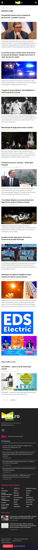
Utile (27, 506)
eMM (4, 59)
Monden (16, 500)
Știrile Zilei (29, 502)
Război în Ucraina (31, 488)
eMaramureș (6, 94)
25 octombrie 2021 (16, 167)
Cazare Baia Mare (16, 540)
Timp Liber (29, 504)
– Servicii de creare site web (15, 436)
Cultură (16, 490)
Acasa (3, 8)
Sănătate (28, 490)
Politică (16, 504)
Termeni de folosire (6, 539)
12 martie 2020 (9, 241)
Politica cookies (5, 540)
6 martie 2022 (14, 129)
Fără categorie (18, 497)
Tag (7, 8)
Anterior (5, 400)
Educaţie (16, 495)
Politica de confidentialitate (21, 539)
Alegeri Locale (5, 496)
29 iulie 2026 (14, 371)
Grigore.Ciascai (7, 167)
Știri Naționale (30, 500)
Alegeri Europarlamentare (6, 493)
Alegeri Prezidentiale (5, 499)
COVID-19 (16, 488)
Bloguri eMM (5, 505)
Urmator (13, 400)
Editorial (16, 493)
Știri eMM (5, 204)
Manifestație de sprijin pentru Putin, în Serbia (17, 127)
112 (2, 488)
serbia (10, 8)
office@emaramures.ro (7, 425)
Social (28, 493)
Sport (27, 495)
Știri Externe (29, 497)
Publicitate (17, 506)
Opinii (15, 502)
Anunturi (3, 502)
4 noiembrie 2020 (13, 204)
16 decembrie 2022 (15, 94)
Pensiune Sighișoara (6, 542)
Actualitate (4, 490)
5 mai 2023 (8, 59)
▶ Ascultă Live (8, 546)
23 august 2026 (7, 449)
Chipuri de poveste (4, 507)
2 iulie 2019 (9, 279)
